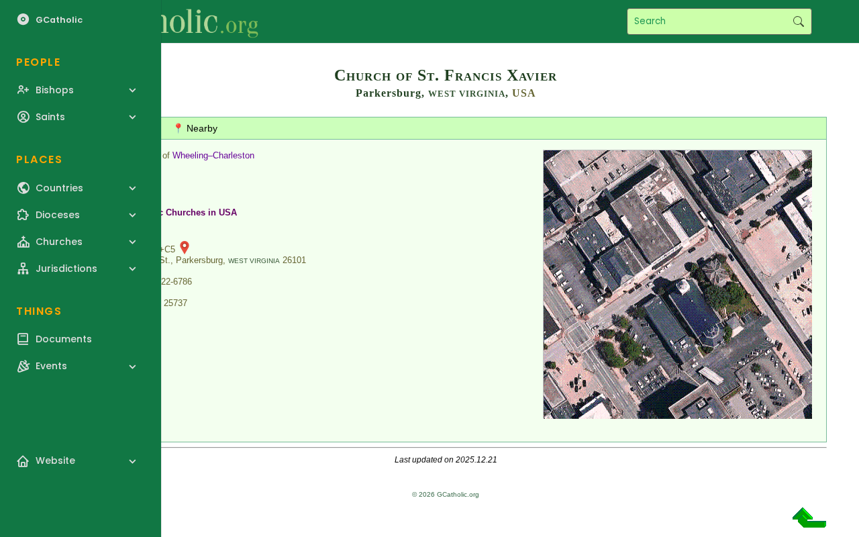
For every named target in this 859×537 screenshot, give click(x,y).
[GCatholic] (165, 21)
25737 (175, 303)
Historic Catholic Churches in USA (165, 212)
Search (798, 21)
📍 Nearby (194, 128)
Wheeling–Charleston (213, 155)
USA (524, 93)
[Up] (809, 523)
